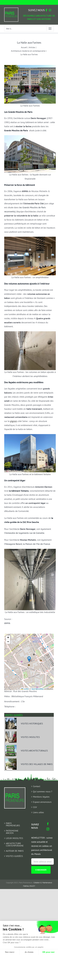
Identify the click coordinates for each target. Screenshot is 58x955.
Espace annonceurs (42, 802)
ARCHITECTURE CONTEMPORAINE (15, 844)
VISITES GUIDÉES (14, 856)
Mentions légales (41, 797)
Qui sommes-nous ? (42, 791)
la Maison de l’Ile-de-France (36, 543)
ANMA (7, 623)
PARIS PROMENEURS (13, 824)
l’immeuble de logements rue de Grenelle (24, 532)
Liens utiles (38, 812)
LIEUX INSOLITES (14, 838)
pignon (13, 421)
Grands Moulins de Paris (16, 130)
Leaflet (26, 689)
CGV (35, 807)
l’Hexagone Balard (13, 543)
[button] (29, 659)
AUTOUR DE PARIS (15, 851)
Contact (36, 786)
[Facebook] (47, 823)
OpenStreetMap (38, 689)
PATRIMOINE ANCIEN (12, 832)
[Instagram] (47, 829)
